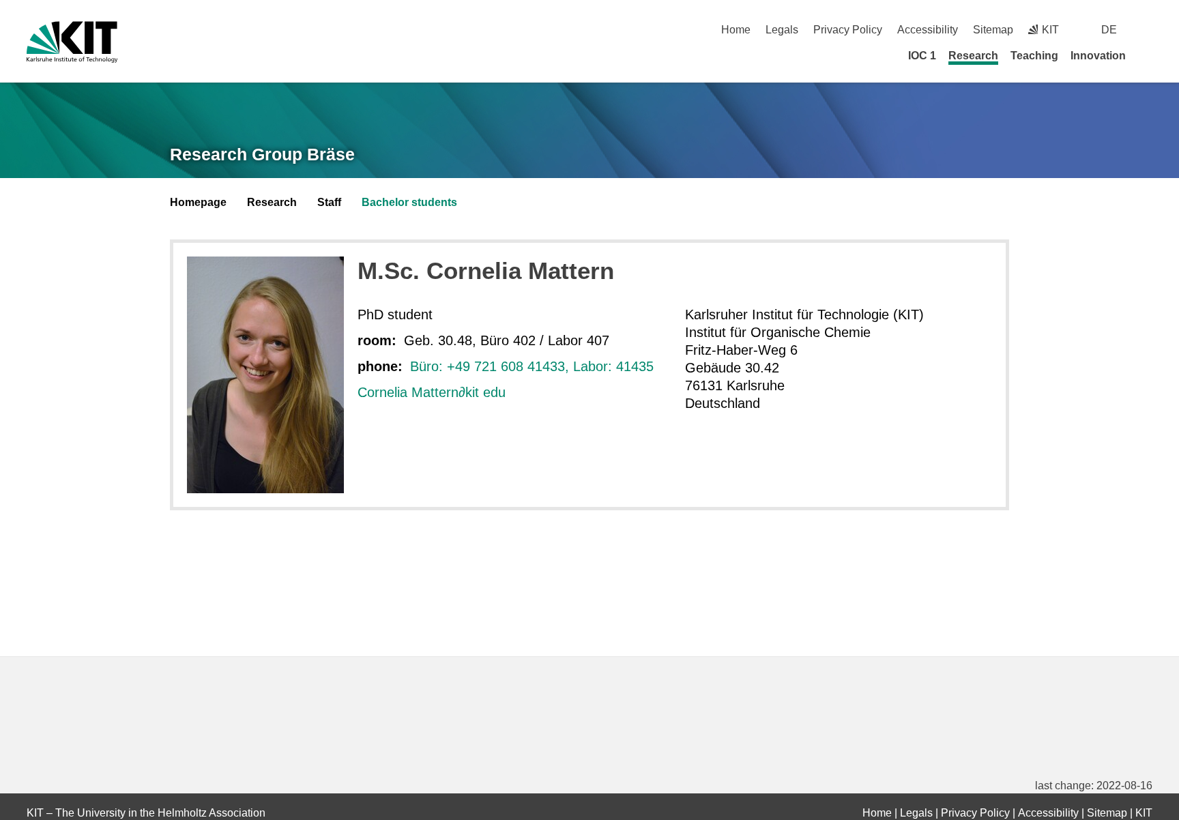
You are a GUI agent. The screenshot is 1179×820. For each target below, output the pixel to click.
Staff (329, 202)
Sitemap (993, 29)
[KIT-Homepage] (72, 42)
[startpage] (1147, 55)
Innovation (1098, 55)
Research (973, 55)
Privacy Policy (847, 29)
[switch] (1147, 29)
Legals (782, 29)
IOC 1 (922, 55)
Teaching (1034, 55)
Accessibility (927, 29)
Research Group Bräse (262, 154)
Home (736, 29)
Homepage (198, 202)
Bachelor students (409, 202)
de (1109, 29)
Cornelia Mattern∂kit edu (432, 392)
